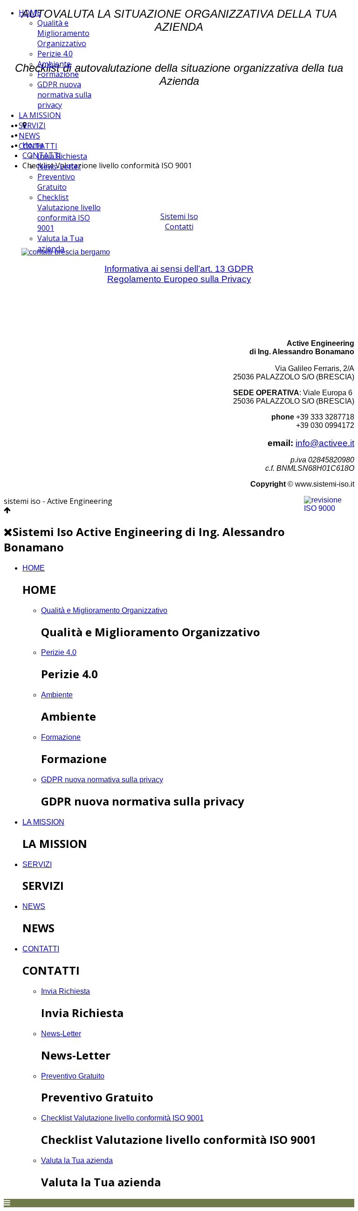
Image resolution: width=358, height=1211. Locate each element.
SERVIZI (32, 125)
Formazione (58, 74)
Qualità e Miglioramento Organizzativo (63, 33)
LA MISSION (40, 115)
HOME (30, 12)
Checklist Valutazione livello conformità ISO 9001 (69, 212)
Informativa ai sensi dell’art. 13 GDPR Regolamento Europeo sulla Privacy (179, 274)
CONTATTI (38, 146)
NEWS (29, 136)
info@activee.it (325, 443)
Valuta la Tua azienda (60, 243)
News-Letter (59, 166)
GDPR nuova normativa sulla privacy (64, 94)
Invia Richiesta (62, 156)
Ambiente (54, 64)
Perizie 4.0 (55, 53)
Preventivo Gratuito (56, 182)
